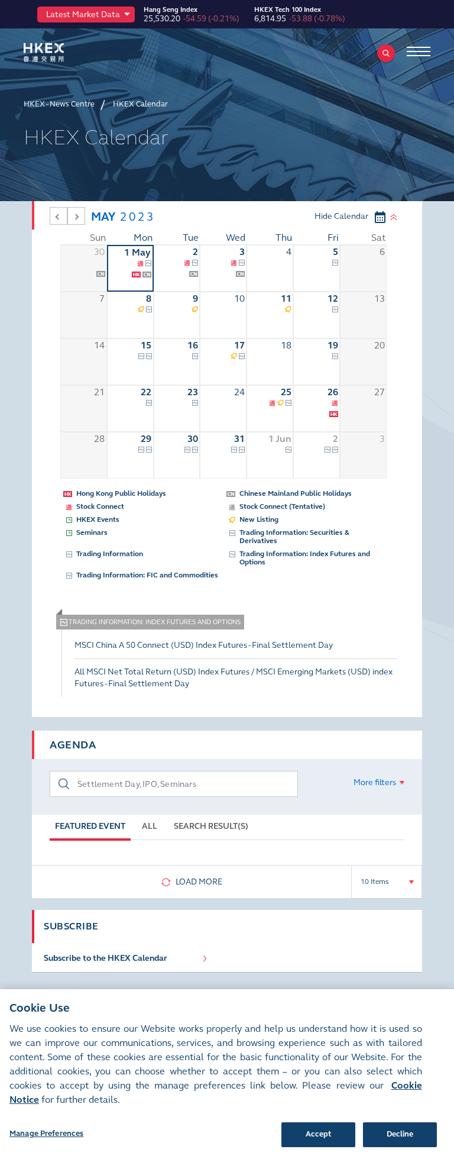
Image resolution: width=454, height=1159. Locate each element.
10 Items (374, 881)
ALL (149, 826)
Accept (319, 1134)
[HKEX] (62, 52)
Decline (400, 1134)
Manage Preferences (46, 1133)
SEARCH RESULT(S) (211, 826)
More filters (375, 782)
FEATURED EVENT (90, 826)
